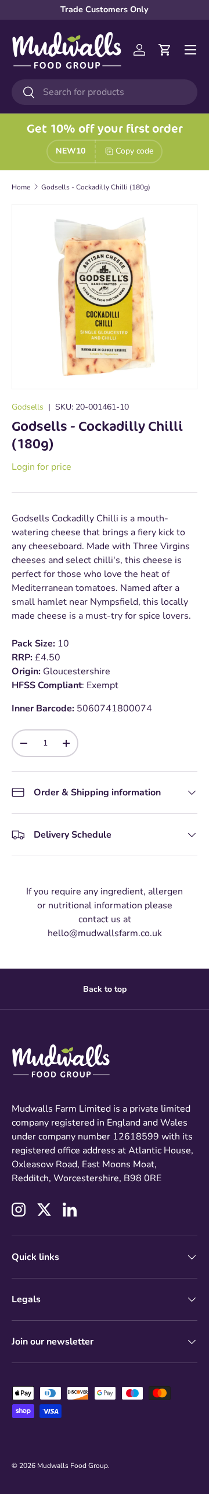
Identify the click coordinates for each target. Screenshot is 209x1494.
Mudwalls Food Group (72, 1465)
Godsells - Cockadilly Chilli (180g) (95, 187)
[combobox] (104, 92)
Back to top (105, 989)
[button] (165, 50)
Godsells (28, 406)
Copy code (134, 150)
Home (21, 187)
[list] (104, 296)
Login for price (41, 467)
